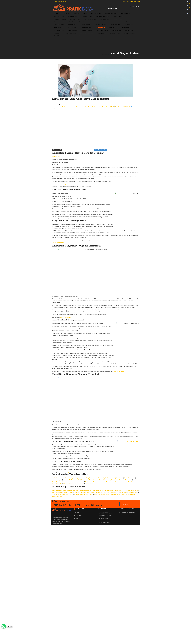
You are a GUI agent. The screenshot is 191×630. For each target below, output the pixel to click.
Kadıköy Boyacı (89, 478)
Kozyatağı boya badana (117, 478)
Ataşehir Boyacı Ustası (87, 479)
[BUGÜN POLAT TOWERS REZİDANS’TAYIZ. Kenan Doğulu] (62, 116)
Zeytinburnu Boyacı (133, 492)
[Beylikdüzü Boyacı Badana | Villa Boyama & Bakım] (84, 141)
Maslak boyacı (121, 490)
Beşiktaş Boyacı (115, 492)
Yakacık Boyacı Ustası (118, 371)
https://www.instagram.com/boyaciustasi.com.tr (71, 472)
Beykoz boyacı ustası (74, 479)
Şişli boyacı (70, 492)
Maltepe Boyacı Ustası (58, 242)
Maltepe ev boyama (57, 479)
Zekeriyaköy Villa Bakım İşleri (88, 490)
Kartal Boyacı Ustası (65, 184)
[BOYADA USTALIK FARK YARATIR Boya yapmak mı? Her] (128, 116)
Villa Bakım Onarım (79, 483)
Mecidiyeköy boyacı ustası (59, 490)
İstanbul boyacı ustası (57, 478)
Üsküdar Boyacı (97, 478)
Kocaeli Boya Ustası (57, 483)
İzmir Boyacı (134, 481)
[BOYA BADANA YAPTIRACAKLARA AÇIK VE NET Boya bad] (106, 129)
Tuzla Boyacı (96, 481)
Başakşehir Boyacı (78, 494)
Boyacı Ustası (66, 576)
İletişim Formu (127, 509)
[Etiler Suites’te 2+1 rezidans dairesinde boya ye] (62, 141)
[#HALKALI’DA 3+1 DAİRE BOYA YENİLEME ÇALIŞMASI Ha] (106, 141)
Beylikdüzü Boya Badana (73, 490)
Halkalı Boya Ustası (101, 490)
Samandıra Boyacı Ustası (99, 479)
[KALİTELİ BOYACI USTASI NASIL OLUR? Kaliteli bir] (62, 129)
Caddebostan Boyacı (69, 478)
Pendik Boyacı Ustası (65, 317)
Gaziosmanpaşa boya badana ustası (126, 494)
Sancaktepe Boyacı (71, 481)
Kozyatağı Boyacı (79, 478)
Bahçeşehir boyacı (112, 490)
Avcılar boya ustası (99, 494)
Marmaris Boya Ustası (90, 483)
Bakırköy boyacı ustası (80, 492)
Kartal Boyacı (80, 481)
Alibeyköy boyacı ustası (132, 490)
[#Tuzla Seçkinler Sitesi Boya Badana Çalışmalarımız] (128, 141)
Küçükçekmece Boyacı (67, 494)
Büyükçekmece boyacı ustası (59, 492)
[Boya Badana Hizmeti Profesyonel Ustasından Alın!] (84, 116)
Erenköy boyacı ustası (129, 478)
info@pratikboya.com (104, 522)
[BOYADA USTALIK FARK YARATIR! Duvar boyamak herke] (84, 129)
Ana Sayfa (105, 54)
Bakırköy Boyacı (56, 494)
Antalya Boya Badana (124, 481)
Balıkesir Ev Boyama (68, 483)
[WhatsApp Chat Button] (3, 626)
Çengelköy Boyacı (105, 481)
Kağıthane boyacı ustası (110, 494)
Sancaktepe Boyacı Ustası (125, 479)
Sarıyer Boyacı (123, 492)
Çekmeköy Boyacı (61, 481)
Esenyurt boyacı (91, 492)
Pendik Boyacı (88, 481)
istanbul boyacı (56, 156)
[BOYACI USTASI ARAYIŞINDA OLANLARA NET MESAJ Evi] (128, 129)
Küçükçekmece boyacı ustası (103, 492)
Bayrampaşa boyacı (57, 496)
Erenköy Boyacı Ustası (112, 479)
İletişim (125, 504)
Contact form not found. (127, 512)
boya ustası (65, 479)
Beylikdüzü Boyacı (88, 494)
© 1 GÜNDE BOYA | (57, 576)
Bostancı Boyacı (114, 481)
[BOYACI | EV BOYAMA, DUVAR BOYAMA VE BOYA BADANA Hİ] (106, 116)
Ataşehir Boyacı (107, 478)
